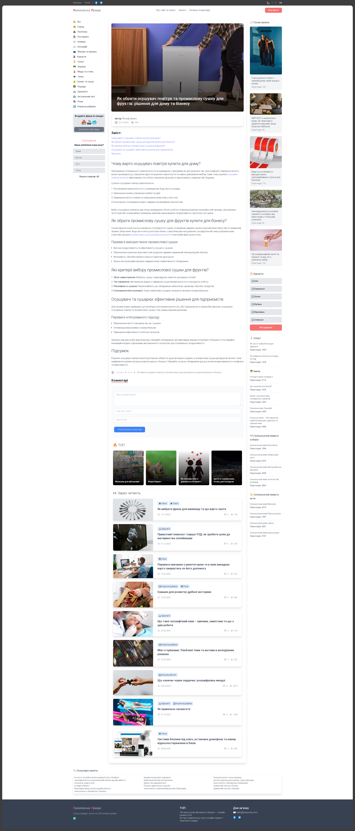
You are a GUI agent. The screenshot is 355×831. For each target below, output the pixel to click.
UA (280, 3)
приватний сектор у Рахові (225, 786)
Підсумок (116, 153)
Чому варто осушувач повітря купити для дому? (136, 138)
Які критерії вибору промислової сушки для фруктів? (138, 146)
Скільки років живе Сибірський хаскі (264, 456)
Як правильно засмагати (174, 709)
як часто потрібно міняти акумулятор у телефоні (96, 777)
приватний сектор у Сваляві (226, 788)
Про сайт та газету (165, 10)
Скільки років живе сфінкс (262, 523)
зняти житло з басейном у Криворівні (230, 783)
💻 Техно (163, 503)
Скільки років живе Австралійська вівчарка (265, 468)
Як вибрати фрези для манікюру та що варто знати (192, 509)
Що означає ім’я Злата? (261, 386)
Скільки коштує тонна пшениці (227, 777)
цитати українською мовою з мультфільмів (233, 780)
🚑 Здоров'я (164, 529)
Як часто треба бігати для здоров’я (261, 345)
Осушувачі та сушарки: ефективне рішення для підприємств (142, 149)
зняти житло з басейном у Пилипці (90, 791)
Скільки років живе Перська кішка (265, 513)
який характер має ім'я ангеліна (158, 780)
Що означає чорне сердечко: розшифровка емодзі (191, 680)
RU (276, 3)
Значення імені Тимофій (261, 408)
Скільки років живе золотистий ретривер (264, 480)
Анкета (182, 10)
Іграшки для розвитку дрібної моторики (184, 592)
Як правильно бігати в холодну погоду (264, 357)
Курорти (77, 2)
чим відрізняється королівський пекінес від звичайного (100, 780)
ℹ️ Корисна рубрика (168, 586)
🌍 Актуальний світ (167, 675)
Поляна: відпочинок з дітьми (157, 786)
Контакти (273, 10)
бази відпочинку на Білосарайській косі (92, 788)
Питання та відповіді (199, 10)
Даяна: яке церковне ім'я (155, 783)
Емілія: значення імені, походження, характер (260, 397)
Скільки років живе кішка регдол (264, 533)
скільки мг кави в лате (84, 783)
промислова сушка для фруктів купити (150, 234)
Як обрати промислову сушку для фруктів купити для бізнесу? (143, 142)
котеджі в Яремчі (81, 786)
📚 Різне (162, 559)
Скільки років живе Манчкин (263, 504)
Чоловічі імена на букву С (261, 377)
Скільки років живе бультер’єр (263, 445)
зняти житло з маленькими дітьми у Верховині (165, 788)
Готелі (87, 2)
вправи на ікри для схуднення (157, 777)
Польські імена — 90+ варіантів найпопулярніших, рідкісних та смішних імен (264, 420)
